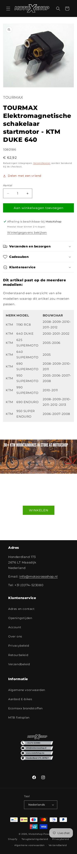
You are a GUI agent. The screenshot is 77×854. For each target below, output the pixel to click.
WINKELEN (38, 510)
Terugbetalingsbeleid (35, 839)
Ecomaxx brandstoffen (25, 708)
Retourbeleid (18, 655)
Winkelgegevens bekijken (27, 232)
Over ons (15, 636)
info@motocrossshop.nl (38, 576)
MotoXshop (36, 834)
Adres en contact (21, 609)
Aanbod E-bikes (20, 699)
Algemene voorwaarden (26, 690)
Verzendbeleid (19, 664)
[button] (8, 8)
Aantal (7, 185)
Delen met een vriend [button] (24, 176)
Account (14, 627)
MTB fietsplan (19, 717)
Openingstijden (20, 618)
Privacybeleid (18, 645)
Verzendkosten (42, 163)
